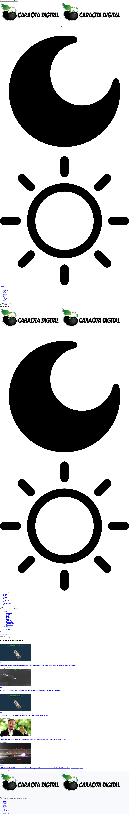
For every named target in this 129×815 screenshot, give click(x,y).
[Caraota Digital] (61, 331)
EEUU (1, 662)
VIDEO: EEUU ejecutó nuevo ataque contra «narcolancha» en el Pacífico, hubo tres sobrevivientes (30, 690)
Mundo (1, 687)
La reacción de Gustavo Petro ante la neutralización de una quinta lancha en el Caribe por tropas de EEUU (33, 739)
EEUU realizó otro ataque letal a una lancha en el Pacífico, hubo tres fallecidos (24, 715)
